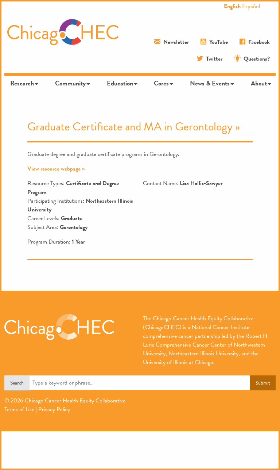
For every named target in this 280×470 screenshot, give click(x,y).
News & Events (210, 83)
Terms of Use (19, 409)
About (259, 83)
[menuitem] (23, 83)
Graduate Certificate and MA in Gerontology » (133, 126)
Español (251, 6)
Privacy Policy (54, 409)
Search (17, 383)
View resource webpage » (56, 168)
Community (70, 83)
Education (120, 83)
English (232, 6)
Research (22, 83)
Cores (161, 83)
